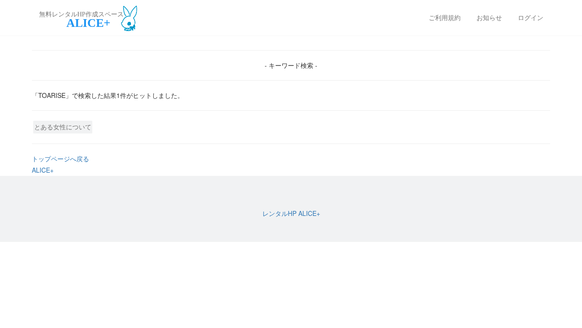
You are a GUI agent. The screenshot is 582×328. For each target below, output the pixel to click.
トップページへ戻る (60, 158)
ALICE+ (43, 169)
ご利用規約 (445, 17)
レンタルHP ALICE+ (291, 213)
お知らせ (489, 17)
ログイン (530, 17)
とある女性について (62, 126)
